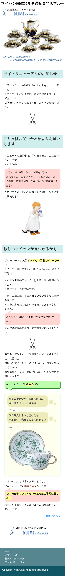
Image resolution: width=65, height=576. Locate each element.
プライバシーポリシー (16, 562)
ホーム (8, 551)
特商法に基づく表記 (14, 558)
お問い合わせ (52, 516)
